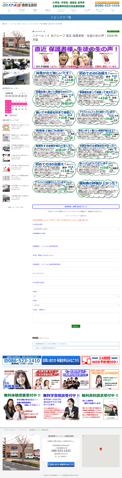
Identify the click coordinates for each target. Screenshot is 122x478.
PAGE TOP (117, 462)
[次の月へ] (25, 93)
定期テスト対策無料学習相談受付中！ (46, 348)
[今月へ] (22, 93)
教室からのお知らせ (113, 31)
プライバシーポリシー (10, 430)
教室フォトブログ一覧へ (16, 207)
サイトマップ (23, 430)
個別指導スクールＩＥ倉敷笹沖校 (39, 430)
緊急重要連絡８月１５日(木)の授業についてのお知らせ (51, 343)
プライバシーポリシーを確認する (76, 216)
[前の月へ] (19, 93)
